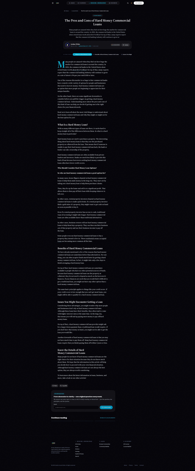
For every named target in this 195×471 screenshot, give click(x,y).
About (125, 465)
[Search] (127, 3)
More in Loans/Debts (107, 418)
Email (55, 404)
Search (77, 456)
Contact (139, 3)
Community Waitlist (104, 446)
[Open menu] (52, 3)
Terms (136, 465)
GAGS (73, 3)
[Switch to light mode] (131, 3)
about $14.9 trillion (79, 70)
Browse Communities (104, 444)
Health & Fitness (79, 453)
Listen (126, 45)
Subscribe (107, 407)
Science (77, 449)
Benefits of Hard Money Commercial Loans (106, 54)
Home (76, 446)
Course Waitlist (127, 446)
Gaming (77, 451)
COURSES (83, 3)
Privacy (131, 465)
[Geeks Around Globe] (53, 443)
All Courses (126, 444)
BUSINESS (114, 3)
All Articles (78, 444)
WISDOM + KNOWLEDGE (98, 3)
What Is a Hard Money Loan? (82, 54)
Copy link (64, 385)
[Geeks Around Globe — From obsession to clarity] (57, 3)
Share (55, 385)
